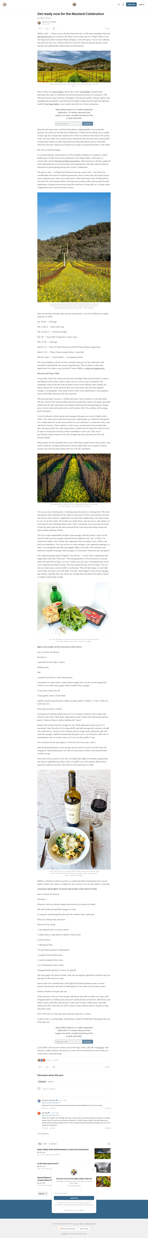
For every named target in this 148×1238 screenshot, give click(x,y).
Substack (64, 1234)
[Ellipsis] (109, 1100)
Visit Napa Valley (51, 104)
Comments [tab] (42, 1082)
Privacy (75, 1224)
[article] (74, 1153)
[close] (93, 1169)
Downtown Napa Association (67, 161)
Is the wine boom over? (48, 1163)
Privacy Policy (89, 1205)
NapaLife (100, 1047)
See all (41, 1194)
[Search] (119, 4)
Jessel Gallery (58, 91)
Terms (81, 1224)
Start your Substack (69, 1229)
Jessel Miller (85, 91)
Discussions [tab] (53, 1144)
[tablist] (46, 1082)
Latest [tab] (45, 1144)
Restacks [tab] (51, 1082)
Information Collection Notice (73, 1205)
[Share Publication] (123, 4)
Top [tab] (40, 1144)
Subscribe (131, 4)
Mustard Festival (44, 36)
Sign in (141, 4)
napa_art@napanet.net (95, 368)
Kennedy (45, 1113)
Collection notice (90, 1224)
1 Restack (55, 1060)
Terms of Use (84, 1203)
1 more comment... (43, 1134)
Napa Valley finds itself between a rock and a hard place (63, 1149)
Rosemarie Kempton (49, 1100)
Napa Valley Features (49, 22)
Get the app (84, 1229)
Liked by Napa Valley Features (52, 1102)
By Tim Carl (41, 1152)
